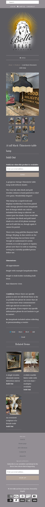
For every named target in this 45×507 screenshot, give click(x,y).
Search (22, 439)
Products (17, 65)
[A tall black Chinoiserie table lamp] (22, 94)
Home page (22, 443)
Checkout (31, 6)
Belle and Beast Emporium (21, 489)
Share (20, 332)
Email (23, 337)
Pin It (27, 332)
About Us (23, 456)
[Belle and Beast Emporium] (22, 32)
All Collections (22, 448)
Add (33, 332)
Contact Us (22, 452)
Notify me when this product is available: (22, 165)
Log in (12, 6)
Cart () (22, 6)
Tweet (13, 332)
